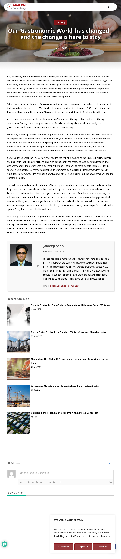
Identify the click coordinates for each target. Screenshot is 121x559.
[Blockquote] (46, 482)
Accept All (102, 546)
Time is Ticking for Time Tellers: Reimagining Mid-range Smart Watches (70, 305)
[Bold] (21, 482)
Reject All (83, 546)
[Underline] (29, 482)
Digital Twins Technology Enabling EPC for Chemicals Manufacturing (68, 332)
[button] (113, 6)
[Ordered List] (37, 482)
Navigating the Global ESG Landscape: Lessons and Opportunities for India (69, 360)
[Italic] (25, 482)
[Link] (54, 482)
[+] (61, 482)
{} (58, 482)
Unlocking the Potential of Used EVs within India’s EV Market (64, 412)
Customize (63, 546)
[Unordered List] (41, 482)
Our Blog (60, 22)
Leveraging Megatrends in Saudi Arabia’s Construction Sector (65, 385)
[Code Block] (50, 482)
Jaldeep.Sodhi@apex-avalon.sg (63, 285)
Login (110, 463)
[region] (82, 534)
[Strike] (33, 482)
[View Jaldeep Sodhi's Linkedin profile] (37, 265)
